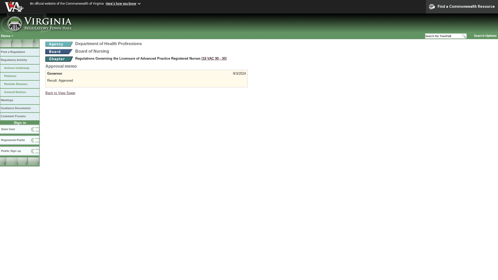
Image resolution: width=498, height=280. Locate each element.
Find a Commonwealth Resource (466, 6)
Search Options (485, 35)
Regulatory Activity (14, 59)
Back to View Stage (60, 93)
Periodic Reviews (15, 84)
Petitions (10, 76)
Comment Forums (13, 116)
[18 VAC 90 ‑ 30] (214, 58)
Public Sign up (11, 150)
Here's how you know (121, 3)
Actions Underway (16, 67)
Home (5, 36)
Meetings (7, 100)
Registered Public (13, 140)
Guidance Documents (16, 108)
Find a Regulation (13, 51)
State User (8, 129)
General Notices (15, 92)
